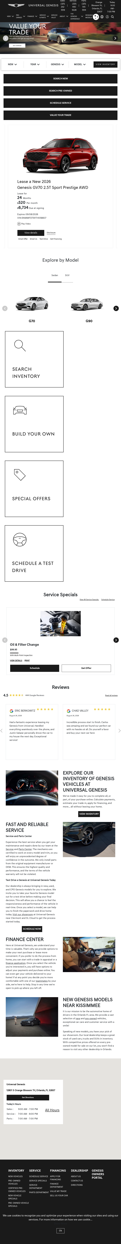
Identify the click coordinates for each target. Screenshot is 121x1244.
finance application (16, 963)
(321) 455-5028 (74, 7)
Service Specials (38, 1181)
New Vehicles (15, 1176)
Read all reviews (111, 695)
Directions (77, 1185)
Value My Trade (58, 1191)
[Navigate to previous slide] (2, 38)
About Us (76, 1176)
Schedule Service (108, 600)
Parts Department (39, 1192)
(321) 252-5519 (63, 7)
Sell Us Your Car (59, 1196)
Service (10, 849)
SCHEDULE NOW (32, 929)
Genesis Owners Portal (98, 1174)
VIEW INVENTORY (89, 814)
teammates (42, 981)
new (78, 1018)
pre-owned (91, 1018)
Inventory (16, 1170)
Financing (58, 1170)
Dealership (79, 1170)
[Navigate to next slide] (119, 38)
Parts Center (25, 849)
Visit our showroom (23, 914)
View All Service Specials (89, 600)
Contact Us (77, 1181)
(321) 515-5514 (84, 7)
